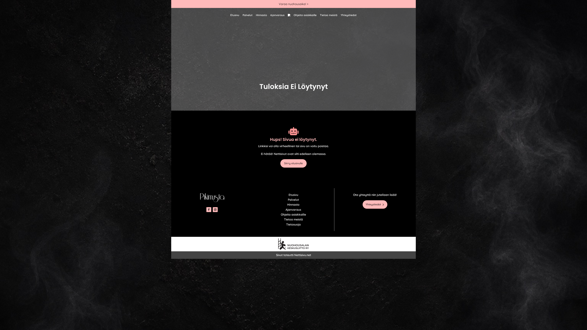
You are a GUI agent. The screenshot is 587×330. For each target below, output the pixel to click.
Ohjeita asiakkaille (305, 15)
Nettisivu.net (302, 255)
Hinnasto (261, 15)
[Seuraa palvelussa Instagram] (215, 209)
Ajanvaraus (277, 15)
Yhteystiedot (349, 15)
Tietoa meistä (328, 15)
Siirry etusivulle (293, 163)
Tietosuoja (293, 224)
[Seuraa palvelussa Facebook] (208, 209)
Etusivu (234, 15)
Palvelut (248, 15)
